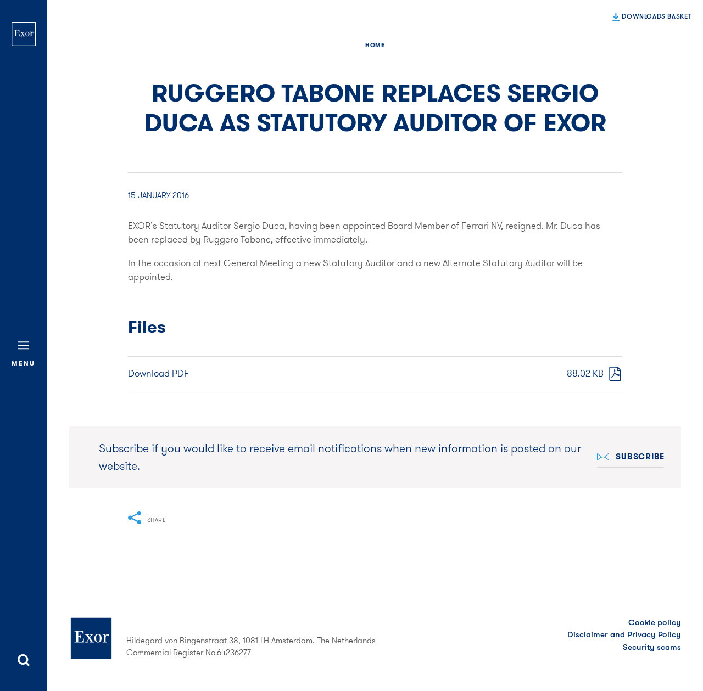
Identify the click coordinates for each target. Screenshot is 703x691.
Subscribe (640, 457)
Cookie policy (654, 622)
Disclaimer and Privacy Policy (624, 634)
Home (374, 45)
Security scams (652, 647)
